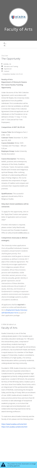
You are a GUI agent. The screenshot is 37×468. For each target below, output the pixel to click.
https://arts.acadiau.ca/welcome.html (14, 427)
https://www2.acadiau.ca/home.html (14, 424)
